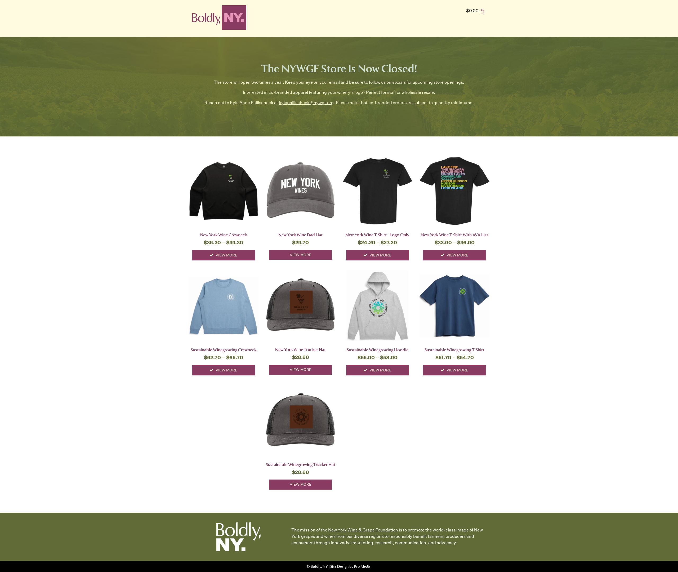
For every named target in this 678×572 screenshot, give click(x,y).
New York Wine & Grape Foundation (363, 530)
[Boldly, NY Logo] (218, 17)
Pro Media (362, 566)
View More (226, 255)
